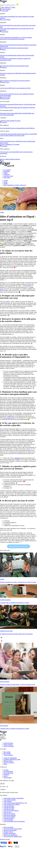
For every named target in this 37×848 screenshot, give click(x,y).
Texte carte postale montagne (8, 28)
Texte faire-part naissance (23, 80)
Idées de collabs (4, 159)
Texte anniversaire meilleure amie (12, 836)
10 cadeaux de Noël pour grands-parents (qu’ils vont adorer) (16, 634)
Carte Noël (27, 88)
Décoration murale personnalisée (9, 113)
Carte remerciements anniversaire (16, 39)
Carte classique (7, 801)
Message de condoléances (10, 835)
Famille (5, 173)
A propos (5, 770)
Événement (6, 174)
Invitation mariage (16, 55)
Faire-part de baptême (9, 816)
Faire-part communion (16, 128)
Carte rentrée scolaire (19, 135)
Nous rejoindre (7, 777)
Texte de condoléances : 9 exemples (9, 144)
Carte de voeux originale (17, 88)
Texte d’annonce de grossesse (8, 80)
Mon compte (6, 752)
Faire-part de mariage (6, 55)
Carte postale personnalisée (7, 16)
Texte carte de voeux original (19, 94)
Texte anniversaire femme (7, 48)
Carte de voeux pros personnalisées (9, 152)
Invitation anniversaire (9, 833)
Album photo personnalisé (7, 104)
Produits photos (5, 98)
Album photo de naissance (21, 107)
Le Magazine (31, 107)
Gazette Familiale (6, 9)
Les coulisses (7, 170)
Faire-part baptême (5, 128)
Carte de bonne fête (8, 806)
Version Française (8, 743)
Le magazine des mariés (6, 58)
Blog (2, 161)
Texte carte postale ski (22, 28)
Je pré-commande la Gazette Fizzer (18, 546)
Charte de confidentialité (10, 758)
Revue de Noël (8, 631)
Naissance (4, 67)
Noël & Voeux (5, 82)
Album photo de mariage (7, 107)
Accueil (5, 180)
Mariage (3, 49)
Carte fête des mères (5, 134)
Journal (5, 182)
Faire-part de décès (5, 141)
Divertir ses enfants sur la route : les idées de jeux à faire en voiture (18, 582)
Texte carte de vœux (5, 94)
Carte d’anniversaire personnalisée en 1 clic (11, 37)
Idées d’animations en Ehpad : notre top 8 (14, 185)
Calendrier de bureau (14, 120)
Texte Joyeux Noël (5, 97)
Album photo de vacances (21, 104)
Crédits (13, 7)
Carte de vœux (7, 812)
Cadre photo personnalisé (7, 115)
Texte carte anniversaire (6, 45)
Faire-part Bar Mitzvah (28, 128)
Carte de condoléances (16, 141)
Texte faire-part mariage (6, 66)
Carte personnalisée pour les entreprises (14, 821)
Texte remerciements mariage (21, 66)
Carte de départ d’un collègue (11, 804)
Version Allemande (8, 746)
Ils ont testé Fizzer (8, 773)
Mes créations (7, 753)
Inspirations (6, 171)
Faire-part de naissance (6, 73)
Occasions (4, 122)
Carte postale (4, 10)
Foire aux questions (8, 762)
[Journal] (7, 167)
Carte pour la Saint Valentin (10, 810)
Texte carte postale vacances (17, 25)
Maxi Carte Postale (5, 19)
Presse (5, 764)
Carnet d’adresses (8, 755)
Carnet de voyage (8, 176)
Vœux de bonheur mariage (20, 58)
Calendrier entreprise (14, 159)
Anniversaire (4, 31)
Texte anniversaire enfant (19, 45)
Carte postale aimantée (21, 16)
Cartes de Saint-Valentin (6, 135)
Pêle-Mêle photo (29, 113)
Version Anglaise (8, 744)
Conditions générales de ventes (11, 759)
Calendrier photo (4, 120)
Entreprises (4, 146)
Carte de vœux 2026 (5, 88)
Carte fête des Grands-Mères (29, 134)
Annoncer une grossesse (10, 830)
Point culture (6, 177)
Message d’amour (8, 832)
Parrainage (6, 774)
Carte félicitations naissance (19, 73)
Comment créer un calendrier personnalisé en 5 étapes (14, 602)
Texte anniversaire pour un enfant (12, 828)
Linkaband (17, 458)
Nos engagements (8, 771)
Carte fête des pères (16, 134)
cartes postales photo (9, 417)
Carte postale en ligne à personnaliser (13, 798)
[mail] (5, 735)
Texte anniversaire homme (21, 48)
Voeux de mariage (8, 827)
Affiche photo (21, 113)
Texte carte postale (5, 25)
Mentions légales (8, 761)
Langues (2, 737)
